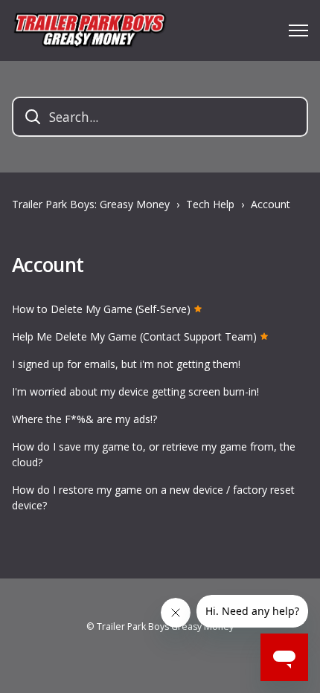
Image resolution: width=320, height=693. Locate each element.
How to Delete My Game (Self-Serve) (101, 309)
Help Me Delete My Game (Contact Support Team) (134, 336)
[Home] (89, 30)
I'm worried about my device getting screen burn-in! (135, 391)
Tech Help (210, 204)
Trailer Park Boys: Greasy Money (91, 204)
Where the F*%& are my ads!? (84, 419)
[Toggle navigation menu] (298, 30)
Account (270, 204)
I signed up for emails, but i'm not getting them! (126, 364)
